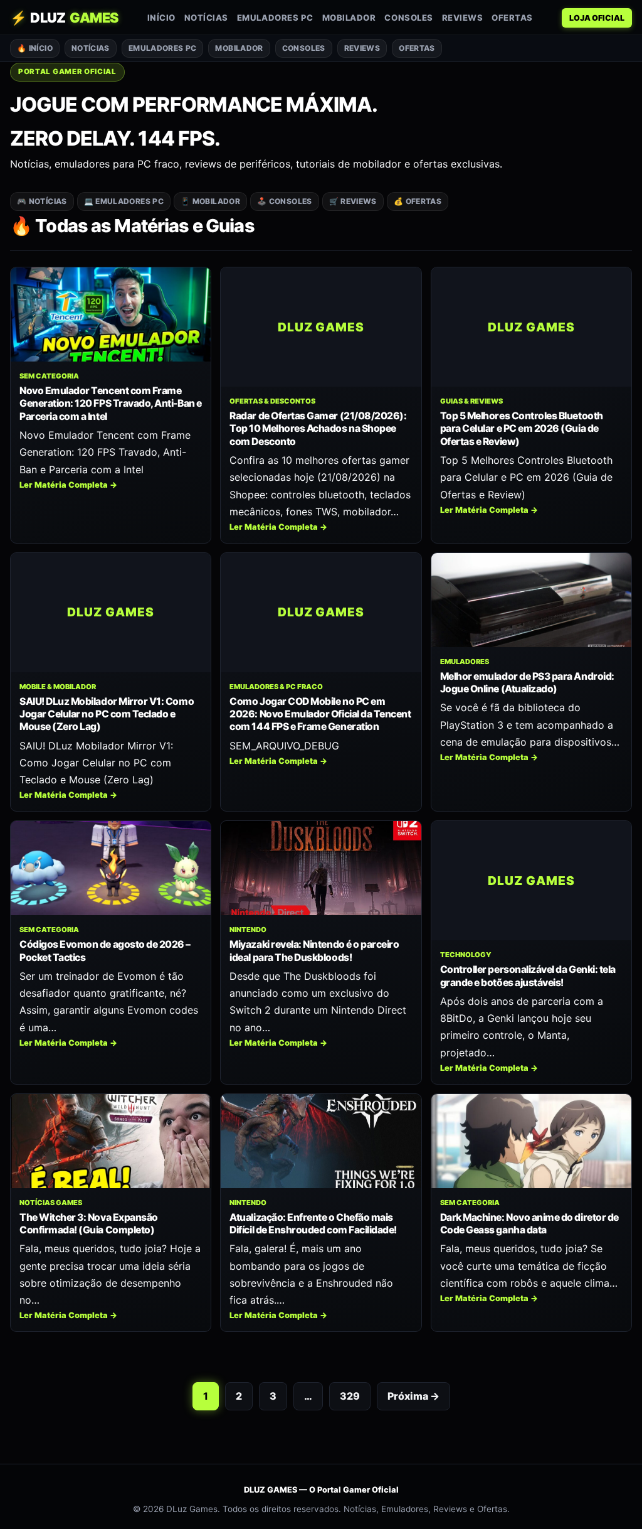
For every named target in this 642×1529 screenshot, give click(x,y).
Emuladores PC (275, 18)
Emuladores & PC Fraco (276, 686)
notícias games (50, 1202)
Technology (466, 954)
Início (161, 18)
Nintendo (247, 929)
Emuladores (464, 661)
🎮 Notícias (42, 201)
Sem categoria (49, 376)
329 (350, 1396)
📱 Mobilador (210, 201)
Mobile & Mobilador (57, 686)
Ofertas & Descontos (272, 401)
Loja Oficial (596, 18)
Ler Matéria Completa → (68, 485)
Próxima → (413, 1396)
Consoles (408, 18)
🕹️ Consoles (284, 201)
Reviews (462, 18)
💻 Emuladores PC (124, 201)
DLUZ (64, 17)
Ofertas (512, 18)
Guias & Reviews (471, 401)
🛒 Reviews (353, 201)
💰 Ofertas (417, 201)
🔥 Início (35, 48)
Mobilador (349, 18)
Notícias (206, 18)
